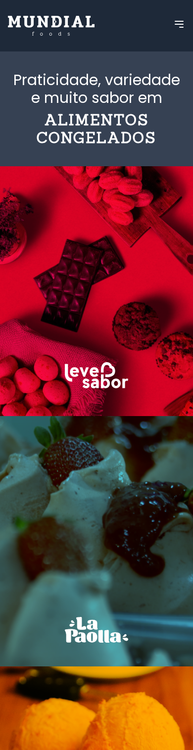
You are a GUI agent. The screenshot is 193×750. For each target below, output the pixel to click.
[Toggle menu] (179, 24)
